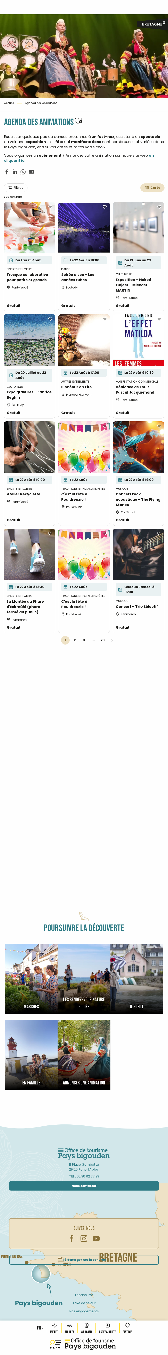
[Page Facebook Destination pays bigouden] (72, 1238)
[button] (39, 1328)
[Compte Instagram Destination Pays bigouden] (84, 1238)
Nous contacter (84, 1186)
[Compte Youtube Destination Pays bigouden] (96, 1238)
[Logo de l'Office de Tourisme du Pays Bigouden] (84, 1154)
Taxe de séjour (84, 1303)
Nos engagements (84, 1311)
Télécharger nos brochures (84, 1260)
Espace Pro (84, 1295)
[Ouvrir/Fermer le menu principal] (56, 1344)
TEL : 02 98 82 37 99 (84, 1176)
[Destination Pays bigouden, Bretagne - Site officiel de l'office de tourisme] (90, 1344)
